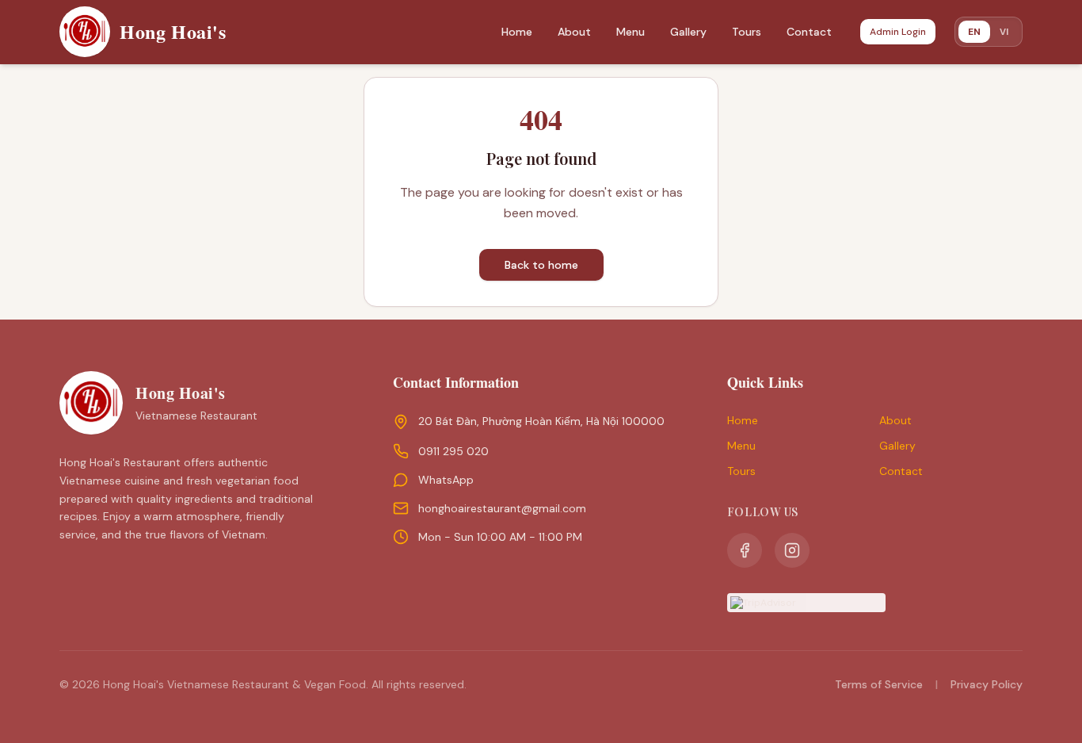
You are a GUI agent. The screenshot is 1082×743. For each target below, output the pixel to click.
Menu (630, 32)
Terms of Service (879, 684)
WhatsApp (446, 480)
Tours (746, 32)
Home (516, 32)
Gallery (688, 32)
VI (1004, 31)
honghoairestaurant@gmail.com (502, 508)
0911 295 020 (453, 451)
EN (974, 31)
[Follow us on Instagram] (792, 550)
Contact (809, 32)
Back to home (541, 265)
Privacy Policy (987, 684)
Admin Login (898, 31)
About (574, 32)
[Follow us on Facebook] (744, 550)
